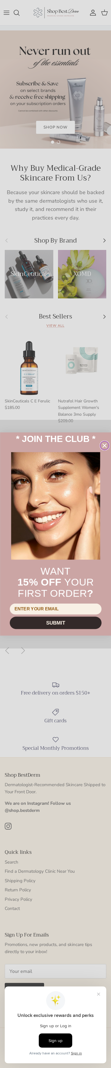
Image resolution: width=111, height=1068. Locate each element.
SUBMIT (55, 623)
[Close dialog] (104, 445)
